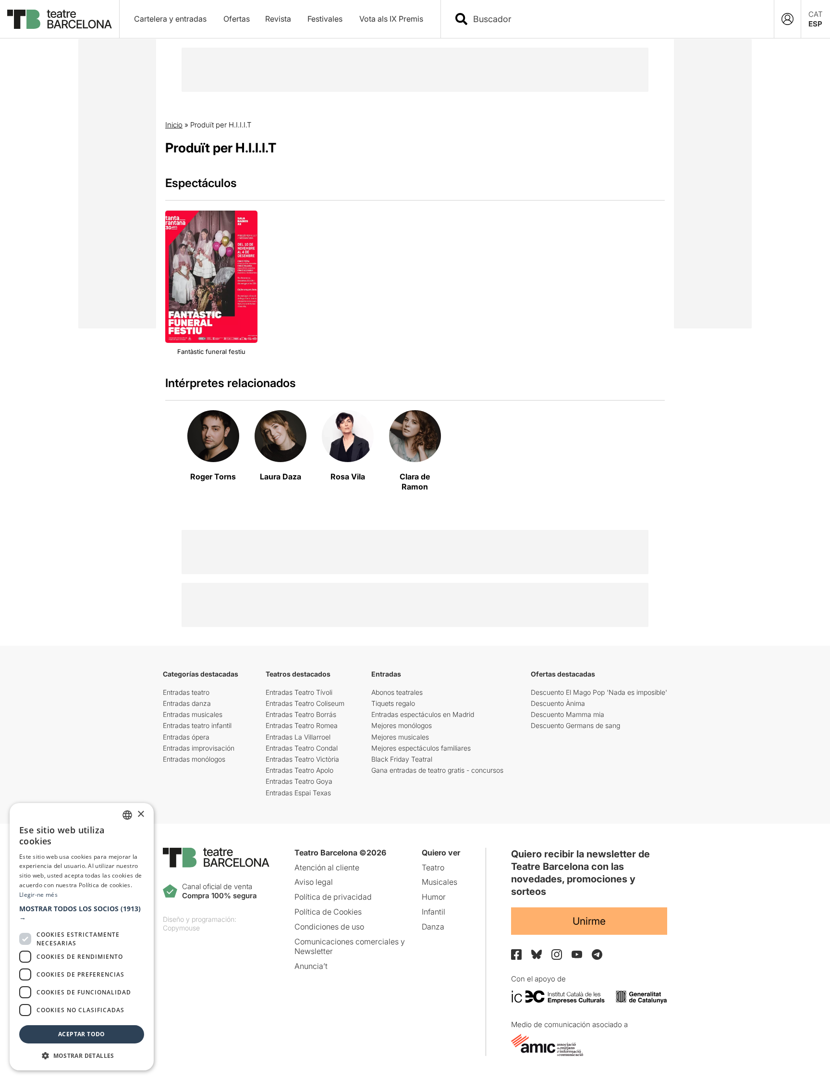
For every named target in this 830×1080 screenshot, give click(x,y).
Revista (278, 19)
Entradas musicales (192, 714)
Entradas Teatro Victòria (302, 759)
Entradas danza (187, 703)
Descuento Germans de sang (575, 725)
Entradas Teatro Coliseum (305, 703)
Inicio (174, 124)
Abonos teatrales (397, 692)
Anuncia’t (311, 966)
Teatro (433, 867)
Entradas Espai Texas (298, 793)
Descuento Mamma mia (567, 714)
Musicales (439, 882)
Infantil (433, 912)
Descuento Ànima (558, 703)
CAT (815, 14)
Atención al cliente (326, 867)
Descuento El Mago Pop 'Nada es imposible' (599, 692)
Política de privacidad (333, 897)
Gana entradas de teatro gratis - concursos (437, 770)
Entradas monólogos (194, 759)
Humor (434, 897)
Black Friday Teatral (401, 759)
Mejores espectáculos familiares (421, 748)
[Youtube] (577, 954)
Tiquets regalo (393, 703)
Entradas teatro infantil (197, 725)
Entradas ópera (186, 737)
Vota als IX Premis (391, 19)
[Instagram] (556, 954)
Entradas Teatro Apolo (299, 770)
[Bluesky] (536, 954)
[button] (81, 913)
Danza (433, 926)
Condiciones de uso (329, 926)
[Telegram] (597, 954)
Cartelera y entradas (170, 19)
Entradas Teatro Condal (302, 748)
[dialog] (82, 936)
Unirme (589, 921)
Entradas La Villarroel (298, 737)
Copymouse (181, 928)
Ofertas (236, 19)
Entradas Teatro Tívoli (299, 692)
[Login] (787, 19)
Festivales (324, 19)
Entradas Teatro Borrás (301, 714)
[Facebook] (516, 954)
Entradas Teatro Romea (302, 725)
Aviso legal (313, 882)
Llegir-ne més (38, 895)
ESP (815, 23)
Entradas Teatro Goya (299, 781)
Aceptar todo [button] (81, 1034)
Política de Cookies (328, 912)
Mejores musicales (400, 737)
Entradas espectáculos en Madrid (422, 714)
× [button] (140, 814)
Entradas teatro (186, 692)
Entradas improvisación (198, 748)
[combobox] (615, 19)
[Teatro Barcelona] (59, 19)
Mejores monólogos (401, 725)
